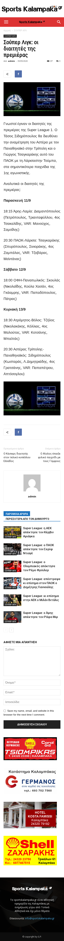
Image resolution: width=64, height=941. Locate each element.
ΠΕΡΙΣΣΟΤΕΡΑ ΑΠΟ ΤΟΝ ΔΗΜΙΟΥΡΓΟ (27, 519)
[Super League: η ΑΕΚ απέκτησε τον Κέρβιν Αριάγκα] (12, 532)
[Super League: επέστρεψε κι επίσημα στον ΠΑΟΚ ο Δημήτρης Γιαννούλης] (12, 583)
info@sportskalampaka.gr (39, 918)
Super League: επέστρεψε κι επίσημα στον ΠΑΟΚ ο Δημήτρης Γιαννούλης (41, 583)
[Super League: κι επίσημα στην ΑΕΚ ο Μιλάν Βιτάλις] (12, 600)
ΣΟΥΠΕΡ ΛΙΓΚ (20, 30)
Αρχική (7, 30)
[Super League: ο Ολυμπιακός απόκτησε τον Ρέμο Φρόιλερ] (12, 566)
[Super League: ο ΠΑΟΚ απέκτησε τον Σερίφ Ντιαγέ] (12, 549)
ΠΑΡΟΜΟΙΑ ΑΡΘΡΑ (17, 514)
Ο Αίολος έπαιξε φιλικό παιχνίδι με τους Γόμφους (49, 457)
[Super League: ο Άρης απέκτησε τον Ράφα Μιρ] (12, 617)
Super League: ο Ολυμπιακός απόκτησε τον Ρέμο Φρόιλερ (39, 566)
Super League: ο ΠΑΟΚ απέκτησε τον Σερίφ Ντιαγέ (38, 549)
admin (11, 61)
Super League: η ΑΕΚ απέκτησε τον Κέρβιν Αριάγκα (38, 532)
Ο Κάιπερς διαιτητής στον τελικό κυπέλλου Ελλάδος (17, 457)
